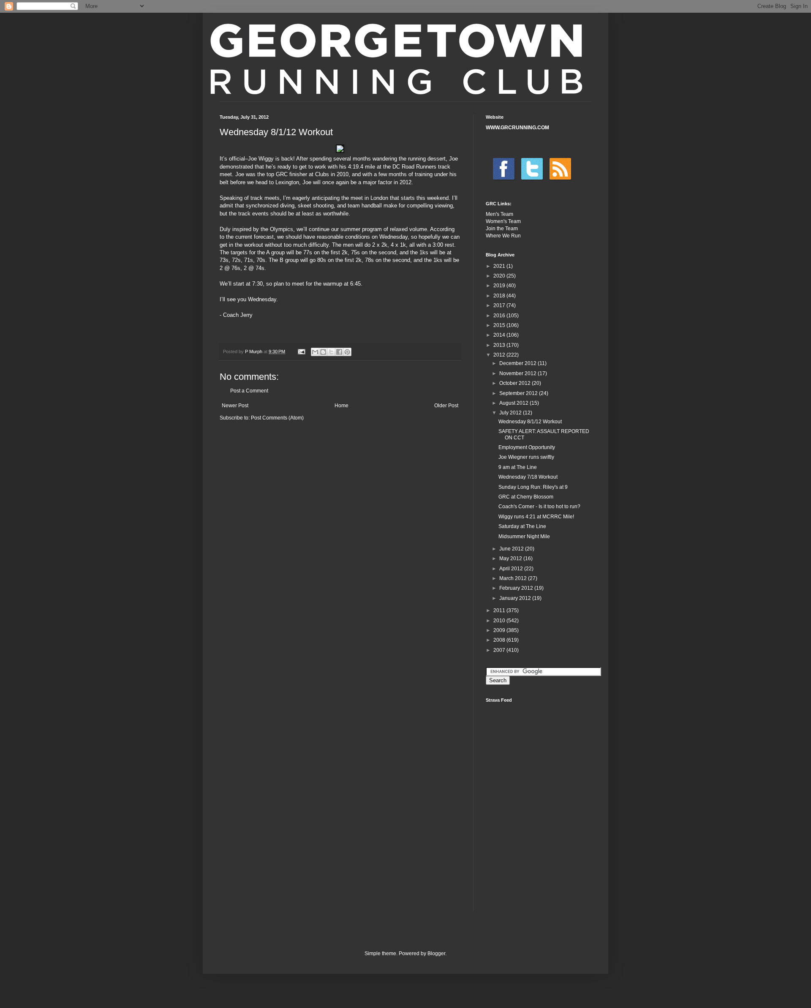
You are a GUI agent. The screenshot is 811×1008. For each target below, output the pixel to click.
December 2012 (518, 363)
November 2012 (518, 373)
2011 (499, 610)
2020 (499, 276)
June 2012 (512, 549)
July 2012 (511, 413)
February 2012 (516, 588)
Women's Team (503, 221)
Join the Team (502, 229)
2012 (499, 355)
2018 (499, 296)
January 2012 (515, 598)
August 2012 (514, 403)
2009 (499, 630)
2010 (499, 621)
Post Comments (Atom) (277, 418)
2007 (499, 650)
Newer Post (235, 406)
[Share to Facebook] (339, 352)
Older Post (446, 406)
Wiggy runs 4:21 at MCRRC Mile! (536, 517)
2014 (499, 335)
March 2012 (513, 578)
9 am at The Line (517, 467)
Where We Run (503, 236)
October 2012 (515, 383)
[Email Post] (301, 351)
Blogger (436, 953)
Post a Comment (249, 391)
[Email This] (315, 352)
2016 (499, 316)
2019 (499, 286)
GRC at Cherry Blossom (525, 497)
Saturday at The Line (522, 526)
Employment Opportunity (526, 447)
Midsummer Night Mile (524, 536)
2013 (499, 345)
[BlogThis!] (323, 352)
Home (341, 406)
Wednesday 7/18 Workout (528, 477)
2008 (499, 640)
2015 (499, 325)
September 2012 (519, 393)
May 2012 (511, 558)
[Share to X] (331, 352)
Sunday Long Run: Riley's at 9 (533, 487)
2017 (499, 305)
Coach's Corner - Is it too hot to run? (539, 506)
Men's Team (499, 214)
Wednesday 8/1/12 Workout (530, 422)
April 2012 (511, 569)
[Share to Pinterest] (347, 352)
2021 (499, 266)
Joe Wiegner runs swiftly (526, 457)
